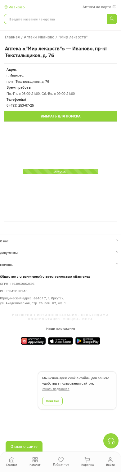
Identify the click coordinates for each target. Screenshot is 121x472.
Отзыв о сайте (24, 446)
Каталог (34, 465)
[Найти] (112, 19)
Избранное (61, 464)
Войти (110, 465)
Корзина (87, 465)
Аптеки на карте (97, 7)
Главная (11, 465)
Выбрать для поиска (61, 116)
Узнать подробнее (55, 389)
